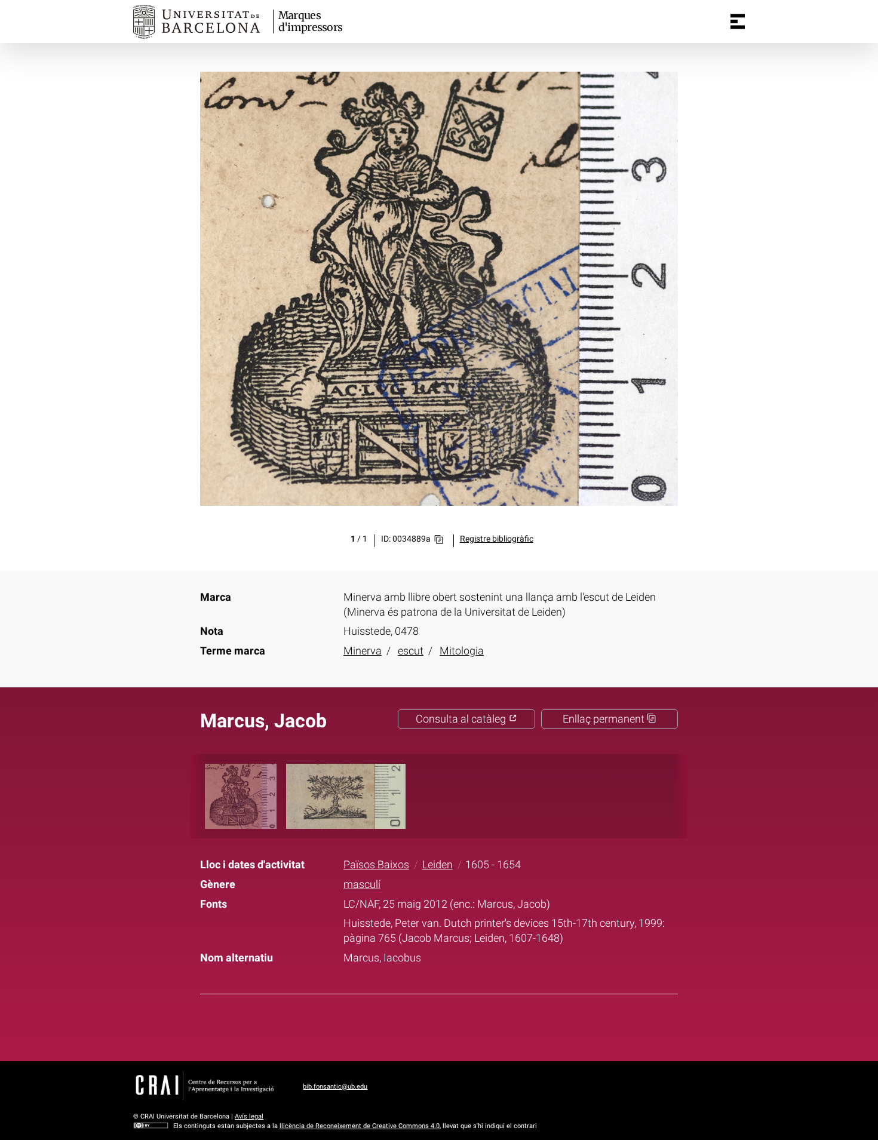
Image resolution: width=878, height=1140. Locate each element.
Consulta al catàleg (462, 719)
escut (410, 651)
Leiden (437, 865)
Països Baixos (376, 865)
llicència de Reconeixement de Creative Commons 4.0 (360, 1126)
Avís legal (249, 1116)
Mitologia (462, 651)
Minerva (362, 651)
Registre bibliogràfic (496, 539)
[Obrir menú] (737, 21)
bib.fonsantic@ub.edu (335, 1086)
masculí (361, 884)
